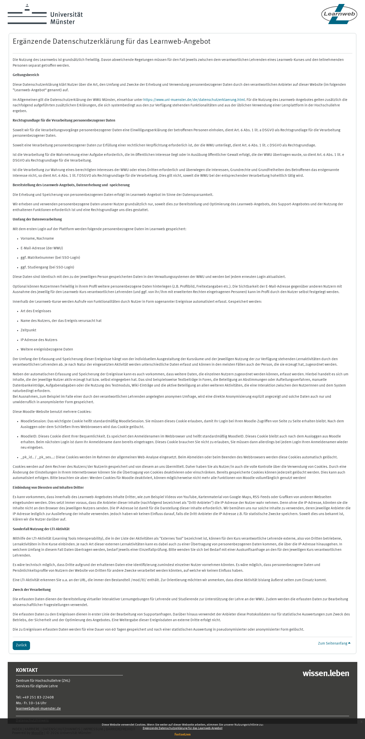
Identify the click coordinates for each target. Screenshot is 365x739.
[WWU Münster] (45, 14)
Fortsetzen (183, 734)
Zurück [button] (21, 645)
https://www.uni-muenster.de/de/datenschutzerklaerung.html (194, 100)
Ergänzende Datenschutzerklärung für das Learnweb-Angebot (182, 728)
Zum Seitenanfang (333, 644)
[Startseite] (339, 14)
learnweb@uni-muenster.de (38, 709)
